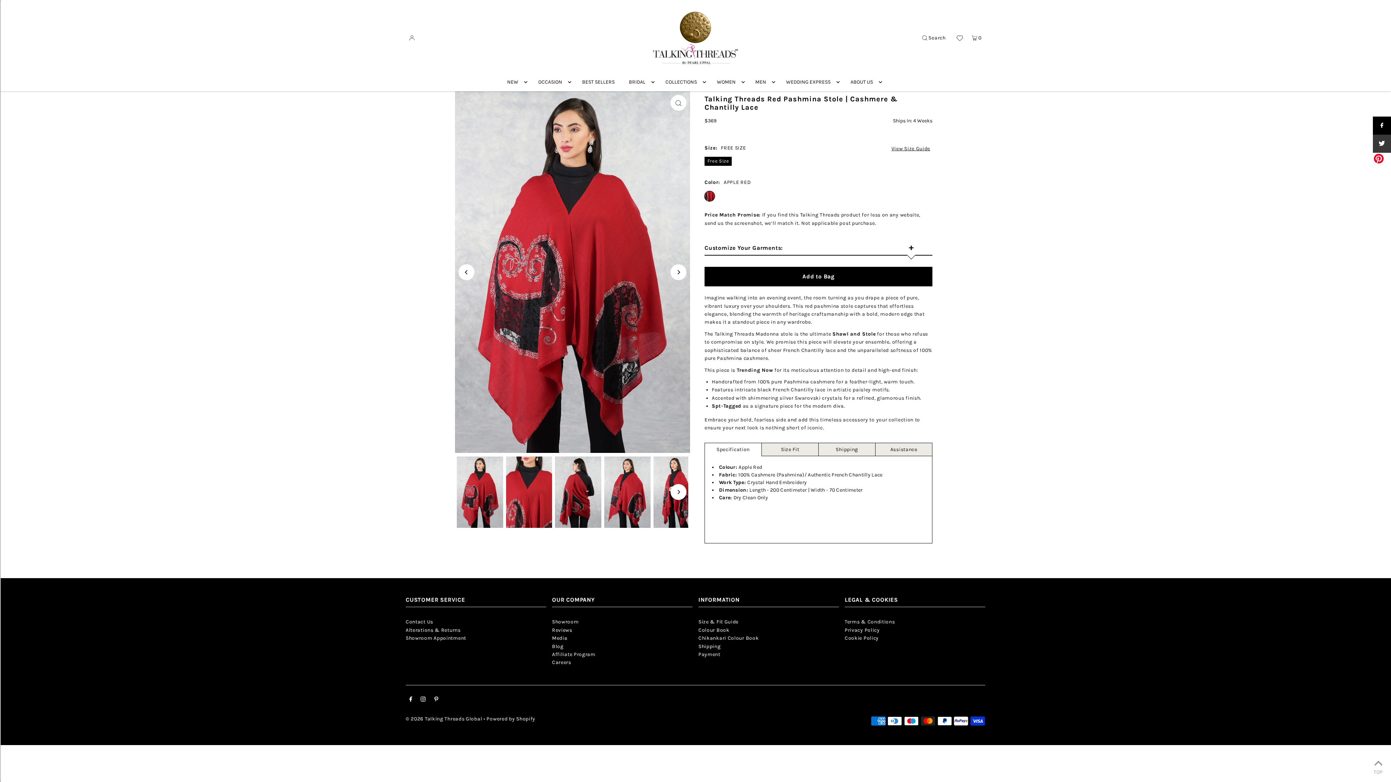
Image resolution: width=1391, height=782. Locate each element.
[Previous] (467, 272)
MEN (760, 82)
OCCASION (550, 82)
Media (560, 638)
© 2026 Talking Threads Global (444, 719)
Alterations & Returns (433, 630)
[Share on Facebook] (1382, 126)
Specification (733, 449)
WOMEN (726, 82)
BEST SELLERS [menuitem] (598, 82)
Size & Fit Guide (718, 622)
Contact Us (419, 622)
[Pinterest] (436, 700)
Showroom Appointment (436, 638)
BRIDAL (637, 82)
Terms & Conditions (870, 622)
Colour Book (714, 630)
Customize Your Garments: (809, 248)
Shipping (847, 449)
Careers (561, 662)
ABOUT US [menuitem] (862, 82)
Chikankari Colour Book (728, 638)
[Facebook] (410, 700)
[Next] (678, 272)
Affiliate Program (574, 654)
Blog (558, 646)
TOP (1378, 772)
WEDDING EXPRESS (808, 82)
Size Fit (790, 449)
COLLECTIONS (681, 82)
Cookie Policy (862, 638)
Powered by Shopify (510, 719)
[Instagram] (423, 700)
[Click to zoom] (678, 103)
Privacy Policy (862, 630)
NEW (512, 82)
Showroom (565, 622)
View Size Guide (911, 149)
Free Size (718, 161)
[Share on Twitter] (1382, 144)
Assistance (904, 449)
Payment (709, 654)
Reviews (562, 630)
